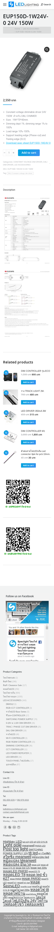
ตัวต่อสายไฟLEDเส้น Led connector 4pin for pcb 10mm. (35, 452)
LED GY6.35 (41, 842)
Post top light (15, 849)
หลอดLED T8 (14, 875)
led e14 (25, 842)
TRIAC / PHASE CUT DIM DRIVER (21, 727)
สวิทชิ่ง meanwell (17, 857)
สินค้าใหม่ (7, 681)
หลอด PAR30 (31, 878)
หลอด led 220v (38, 867)
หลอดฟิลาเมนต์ (26, 886)
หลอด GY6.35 (9, 868)
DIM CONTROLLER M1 (33, 431)
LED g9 (32, 842)
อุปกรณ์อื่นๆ (11, 764)
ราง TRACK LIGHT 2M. (32, 391)
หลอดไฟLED (8, 689)
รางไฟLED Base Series (16, 712)
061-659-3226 (9, 800)
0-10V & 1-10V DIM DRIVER (18, 723)
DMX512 (10, 704)
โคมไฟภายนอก (9, 696)
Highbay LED (12, 841)
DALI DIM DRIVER (14, 730)
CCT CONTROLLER (15, 749)
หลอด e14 (36, 865)
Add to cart (29, 153)
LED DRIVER (12, 757)
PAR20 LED (40, 846)
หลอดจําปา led (23, 883)
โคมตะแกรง (29, 897)
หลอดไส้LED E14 (15, 897)
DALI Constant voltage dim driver (20, 173)
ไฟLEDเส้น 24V (24, 900)
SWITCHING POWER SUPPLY (19, 719)
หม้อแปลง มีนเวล (17, 864)
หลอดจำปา (12, 883)
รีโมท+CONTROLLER (15, 715)
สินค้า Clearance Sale (12, 685)
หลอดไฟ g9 (37, 886)
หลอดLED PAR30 (15, 871)
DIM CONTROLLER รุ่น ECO (35, 371)
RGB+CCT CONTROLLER (17, 708)
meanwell (28, 845)
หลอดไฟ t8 (39, 889)
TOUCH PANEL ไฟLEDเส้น (18, 761)
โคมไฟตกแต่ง (9, 678)
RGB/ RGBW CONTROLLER (18, 742)
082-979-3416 (23, 800)
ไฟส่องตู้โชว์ (13, 904)
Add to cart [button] (28, 382)
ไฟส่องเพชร (34, 904)
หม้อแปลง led (40, 857)
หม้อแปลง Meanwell (19, 860)
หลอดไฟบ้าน (14, 893)
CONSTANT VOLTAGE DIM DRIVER (27, 162)
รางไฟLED (10, 734)
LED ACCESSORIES (22, 165)
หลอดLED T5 (34, 871)
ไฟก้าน (42, 901)
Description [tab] (9, 189)
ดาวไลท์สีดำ (44, 853)
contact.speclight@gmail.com (16, 812)
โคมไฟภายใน (9, 693)
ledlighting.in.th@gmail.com (15, 809)
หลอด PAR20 (15, 879)
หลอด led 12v (23, 868)
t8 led (33, 853)
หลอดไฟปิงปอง (31, 894)
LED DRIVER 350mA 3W (33, 411)
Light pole (12, 844)
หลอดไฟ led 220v (20, 890)
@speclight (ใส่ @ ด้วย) (13, 791)
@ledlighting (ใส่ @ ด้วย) (13, 782)
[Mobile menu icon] (5, 4)
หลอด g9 (44, 865)
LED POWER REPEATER (17, 753)
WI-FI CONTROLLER (15, 738)
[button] (47, 49)
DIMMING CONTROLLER (17, 746)
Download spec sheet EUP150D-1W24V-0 (28, 143)
